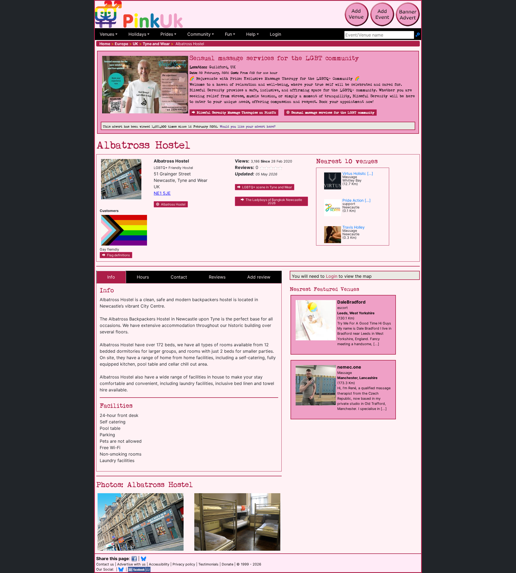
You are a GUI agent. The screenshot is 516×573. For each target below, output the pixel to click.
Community (199, 34)
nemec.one (349, 367)
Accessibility (159, 564)
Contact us (105, 564)
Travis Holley (353, 227)
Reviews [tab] (217, 277)
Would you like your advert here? (247, 126)
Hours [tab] (143, 277)
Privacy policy (184, 564)
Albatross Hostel (173, 204)
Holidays (137, 34)
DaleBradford (351, 302)
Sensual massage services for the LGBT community (332, 112)
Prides (166, 34)
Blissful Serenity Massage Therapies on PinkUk (236, 112)
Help (251, 34)
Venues (107, 34)
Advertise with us (131, 564)
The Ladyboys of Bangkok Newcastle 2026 (274, 201)
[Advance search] (417, 35)
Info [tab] (111, 277)
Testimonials (208, 564)
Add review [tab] (258, 277)
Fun (228, 34)
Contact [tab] (179, 277)
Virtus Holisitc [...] (357, 173)
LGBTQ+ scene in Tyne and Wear (267, 187)
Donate (227, 564)
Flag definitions (118, 255)
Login (275, 34)
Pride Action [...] (356, 200)
